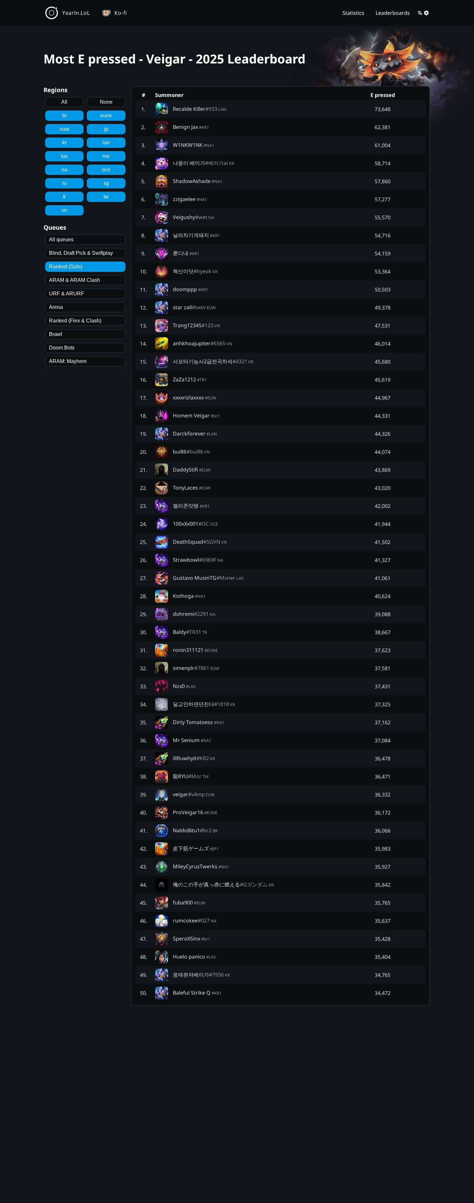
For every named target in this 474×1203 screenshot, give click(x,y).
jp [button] (106, 129)
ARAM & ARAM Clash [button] (74, 280)
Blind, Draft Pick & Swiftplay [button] (81, 253)
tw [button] (106, 196)
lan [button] (106, 142)
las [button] (64, 156)
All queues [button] (61, 239)
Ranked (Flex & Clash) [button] (75, 320)
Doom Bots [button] (61, 347)
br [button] (64, 115)
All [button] (64, 102)
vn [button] (64, 210)
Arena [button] (56, 307)
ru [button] (64, 183)
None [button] (106, 102)
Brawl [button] (55, 334)
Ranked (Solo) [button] (65, 266)
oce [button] (106, 169)
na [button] (64, 169)
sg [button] (106, 183)
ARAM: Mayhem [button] (67, 361)
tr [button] (64, 196)
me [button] (106, 156)
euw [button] (64, 129)
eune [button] (106, 115)
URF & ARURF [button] (66, 293)
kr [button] (64, 142)
